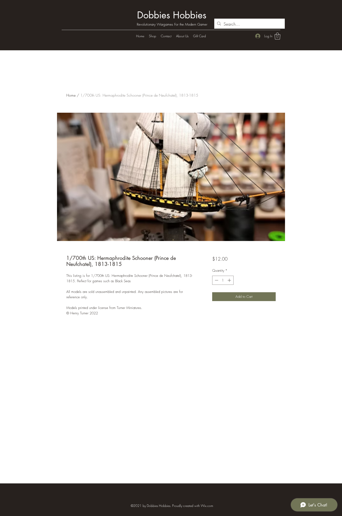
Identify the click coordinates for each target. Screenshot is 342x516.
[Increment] (230, 280)
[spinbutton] (223, 280)
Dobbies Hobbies (171, 15)
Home (71, 95)
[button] (277, 36)
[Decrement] (216, 280)
